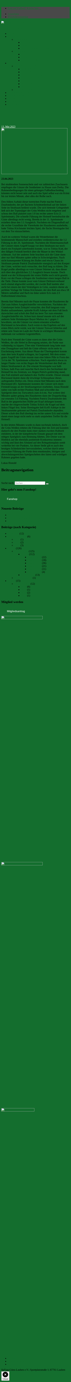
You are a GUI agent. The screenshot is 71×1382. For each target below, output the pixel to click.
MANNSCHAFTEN (26, 66)
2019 (17, 542)
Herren (11, 548)
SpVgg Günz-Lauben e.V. (15, 28)
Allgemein (13, 533)
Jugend (11, 580)
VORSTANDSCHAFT (20, 95)
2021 (23, 589)
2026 (23, 595)
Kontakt (12, 1364)
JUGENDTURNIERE (26, 89)
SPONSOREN (16, 101)
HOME (12, 33)
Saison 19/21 (34, 560)
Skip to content (9, 2)
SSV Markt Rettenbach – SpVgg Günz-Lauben (32, 515)
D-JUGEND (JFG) (31, 77)
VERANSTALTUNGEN (21, 92)
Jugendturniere (22, 583)
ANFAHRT (14, 98)
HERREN (13, 36)
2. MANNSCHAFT (25, 51)
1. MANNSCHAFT (25, 39)
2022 (17, 545)
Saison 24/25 (34, 571)
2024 (23, 592)
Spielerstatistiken (23, 577)
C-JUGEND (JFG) (31, 80)
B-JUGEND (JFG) (31, 83)
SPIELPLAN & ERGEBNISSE (38, 48)
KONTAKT (14, 104)
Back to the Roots (17, 536)
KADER (26, 42)
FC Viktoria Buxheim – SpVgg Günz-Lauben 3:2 (34, 518)
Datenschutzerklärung (19, 1361)
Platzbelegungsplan (18, 16)
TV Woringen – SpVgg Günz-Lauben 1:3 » (24, 479)
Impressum (13, 1358)
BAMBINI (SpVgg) (31, 69)
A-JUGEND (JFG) (31, 86)
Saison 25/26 (28, 574)
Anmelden (13, 13)
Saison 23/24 (34, 569)
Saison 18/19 (34, 557)
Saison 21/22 (34, 563)
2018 (17, 539)
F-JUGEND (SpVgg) (32, 72)
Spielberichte (21, 551)
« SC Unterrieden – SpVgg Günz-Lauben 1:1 (25, 476)
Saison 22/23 (34, 566)
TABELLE (27, 45)
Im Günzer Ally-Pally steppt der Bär (27, 520)
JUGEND (13, 63)
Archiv (24, 554)
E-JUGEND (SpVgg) (32, 75)
